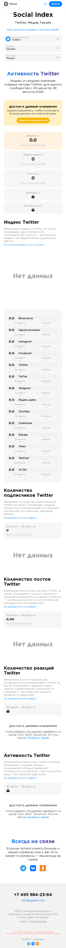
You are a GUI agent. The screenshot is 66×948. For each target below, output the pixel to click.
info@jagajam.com (33, 900)
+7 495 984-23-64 (33, 895)
